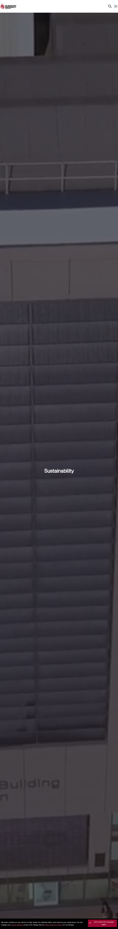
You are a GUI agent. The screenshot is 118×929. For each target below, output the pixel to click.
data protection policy (53, 925)
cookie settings (17, 925)
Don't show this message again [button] (104, 923)
